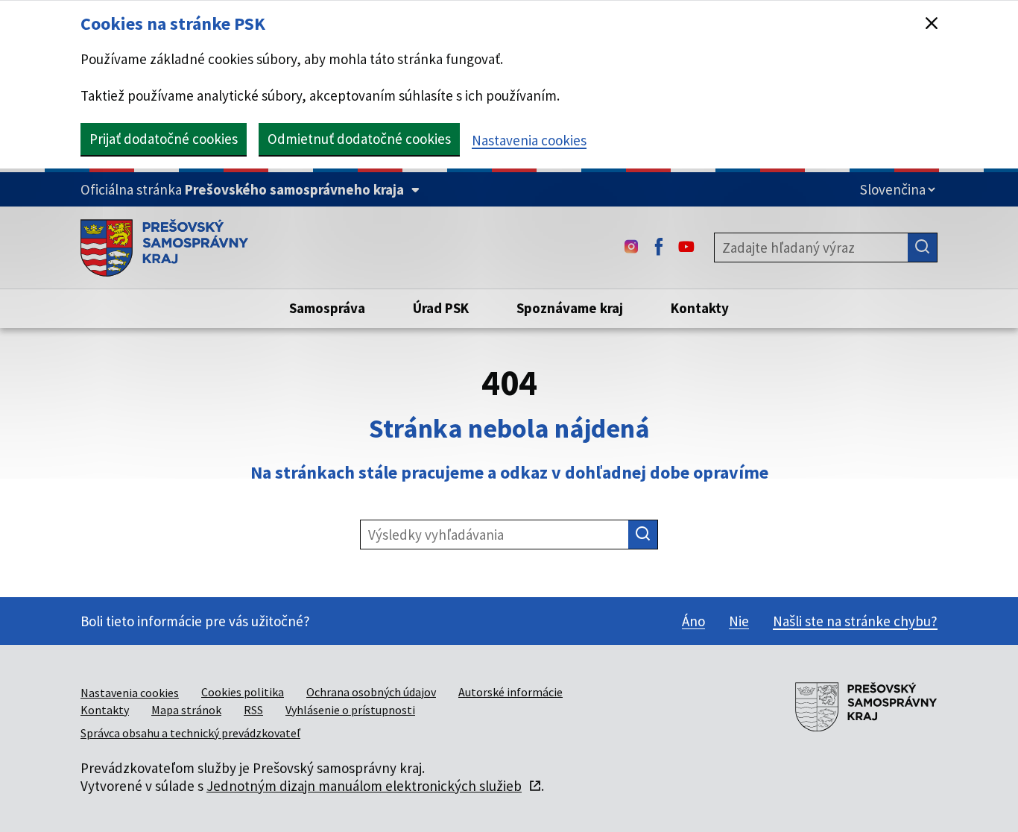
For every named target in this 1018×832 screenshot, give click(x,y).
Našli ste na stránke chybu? (855, 621)
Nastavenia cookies (529, 140)
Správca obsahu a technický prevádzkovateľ (190, 732)
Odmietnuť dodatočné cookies (359, 139)
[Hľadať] (923, 247)
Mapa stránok (186, 709)
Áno (693, 621)
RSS (253, 709)
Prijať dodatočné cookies (163, 139)
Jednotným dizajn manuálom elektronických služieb (364, 786)
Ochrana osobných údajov (371, 691)
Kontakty (104, 709)
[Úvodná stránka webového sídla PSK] (164, 247)
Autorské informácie (510, 691)
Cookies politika (242, 691)
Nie (739, 621)
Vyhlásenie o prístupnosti (350, 709)
